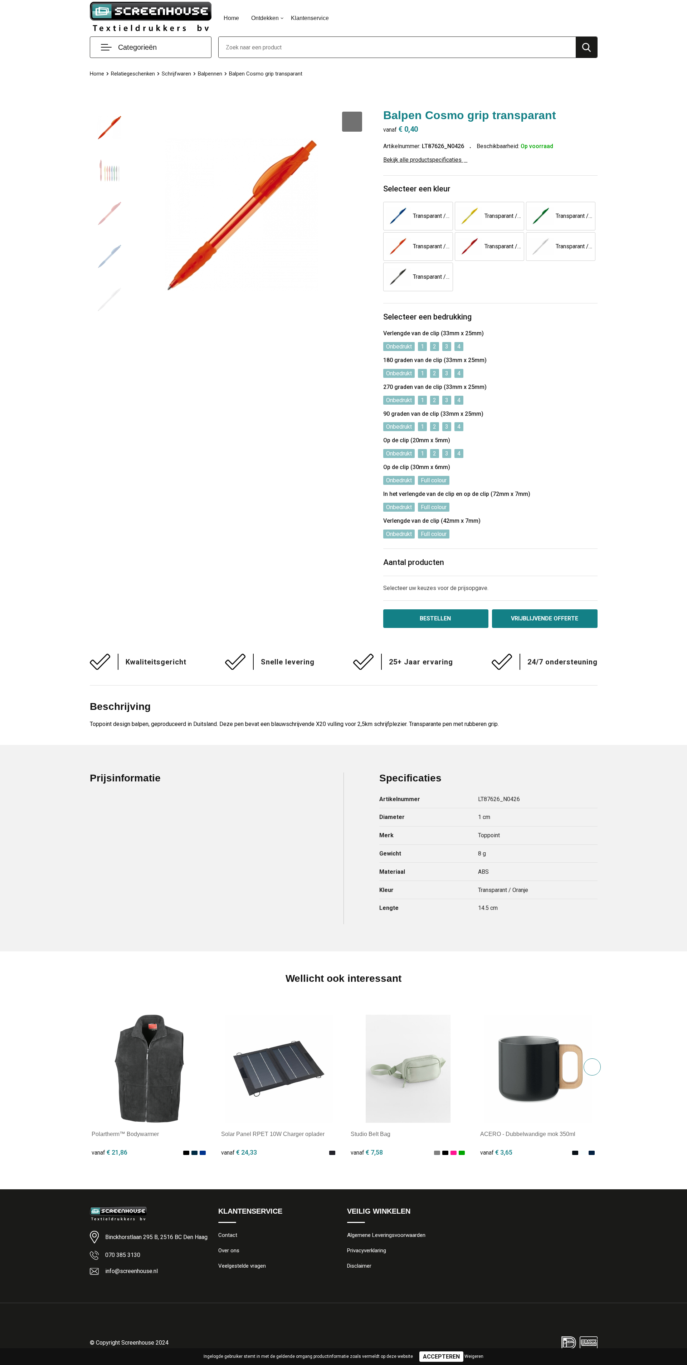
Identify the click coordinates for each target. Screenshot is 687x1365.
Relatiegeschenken (133, 73)
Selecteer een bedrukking (427, 316)
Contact (227, 1235)
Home (231, 18)
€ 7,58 (367, 1152)
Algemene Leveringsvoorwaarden (386, 1235)
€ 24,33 (239, 1152)
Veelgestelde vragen (242, 1266)
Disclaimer (359, 1266)
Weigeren (473, 1356)
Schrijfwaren (176, 73)
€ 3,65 (496, 1152)
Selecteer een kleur (416, 188)
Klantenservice (310, 18)
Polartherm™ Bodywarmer (125, 1134)
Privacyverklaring (366, 1250)
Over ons (228, 1250)
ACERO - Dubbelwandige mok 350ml (527, 1134)
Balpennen (210, 73)
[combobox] (397, 47)
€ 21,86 (109, 1152)
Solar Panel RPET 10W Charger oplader (273, 1134)
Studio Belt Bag (370, 1134)
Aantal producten (413, 562)
